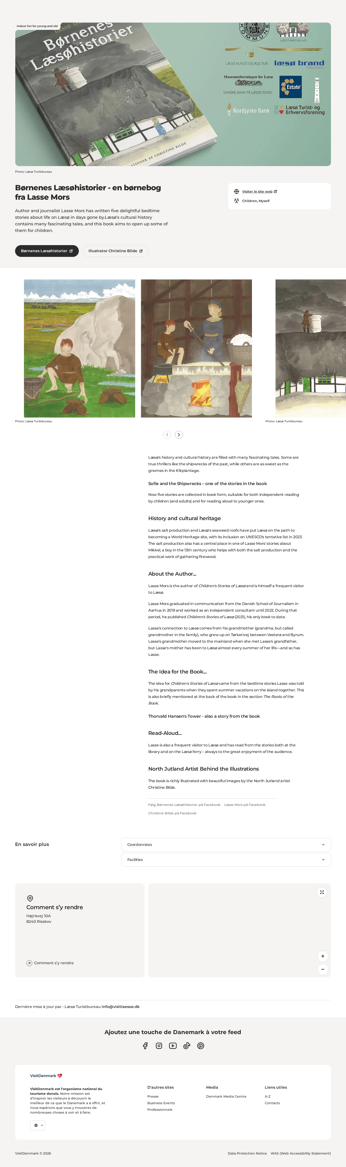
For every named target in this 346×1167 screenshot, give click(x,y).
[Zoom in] (323, 956)
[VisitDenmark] (46, 1075)
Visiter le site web (257, 191)
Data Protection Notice (247, 1153)
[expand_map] (322, 892)
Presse (153, 1096)
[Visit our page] (159, 1046)
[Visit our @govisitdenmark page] (187, 1046)
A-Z (267, 1096)
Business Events (161, 1103)
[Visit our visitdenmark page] (173, 1046)
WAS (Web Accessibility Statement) (301, 1153)
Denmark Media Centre (226, 1096)
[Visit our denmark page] (145, 1046)
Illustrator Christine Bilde (113, 251)
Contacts (272, 1103)
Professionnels (159, 1109)
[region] (239, 930)
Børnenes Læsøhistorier (44, 251)
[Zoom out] (323, 969)
